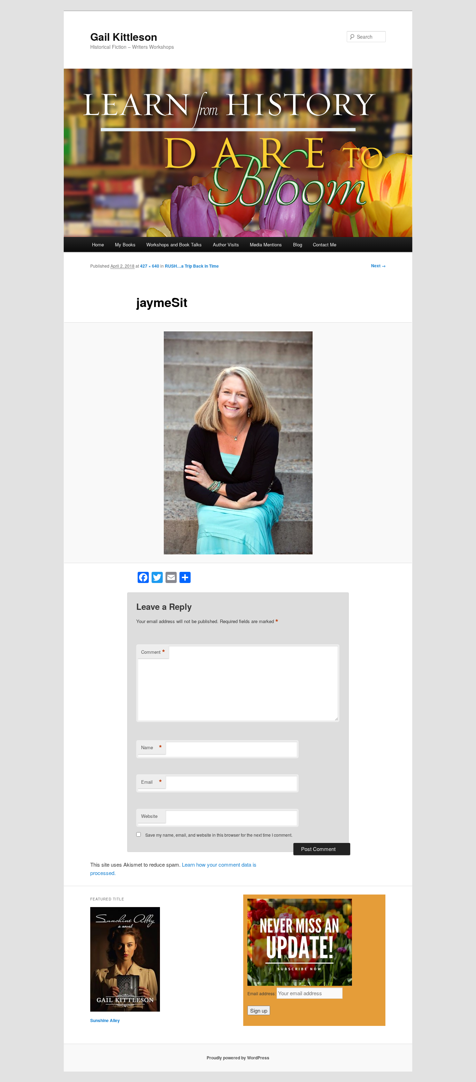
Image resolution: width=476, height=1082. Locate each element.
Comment (153, 652)
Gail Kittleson (123, 36)
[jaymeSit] (238, 442)
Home (98, 244)
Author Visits (226, 244)
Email (151, 782)
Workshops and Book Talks (174, 244)
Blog (297, 244)
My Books (125, 244)
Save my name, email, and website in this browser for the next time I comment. (218, 835)
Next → (378, 265)
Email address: (262, 993)
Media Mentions (266, 244)
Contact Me (324, 244)
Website (149, 816)
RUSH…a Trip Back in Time (192, 266)
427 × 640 (149, 266)
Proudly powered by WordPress (238, 1057)
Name (151, 747)
